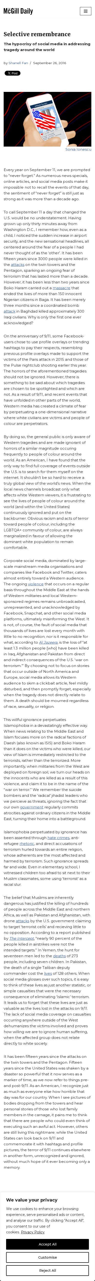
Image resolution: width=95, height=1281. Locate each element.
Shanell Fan (18, 63)
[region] (47, 1236)
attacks (17, 264)
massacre (61, 288)
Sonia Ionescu (78, 149)
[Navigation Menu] (85, 11)
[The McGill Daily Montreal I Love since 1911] (18, 11)
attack (9, 311)
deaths (59, 956)
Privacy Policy (33, 1232)
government (31, 807)
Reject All (47, 1270)
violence (36, 584)
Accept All (48, 1244)
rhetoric (26, 843)
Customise (47, 1257)
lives (48, 973)
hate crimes (58, 837)
